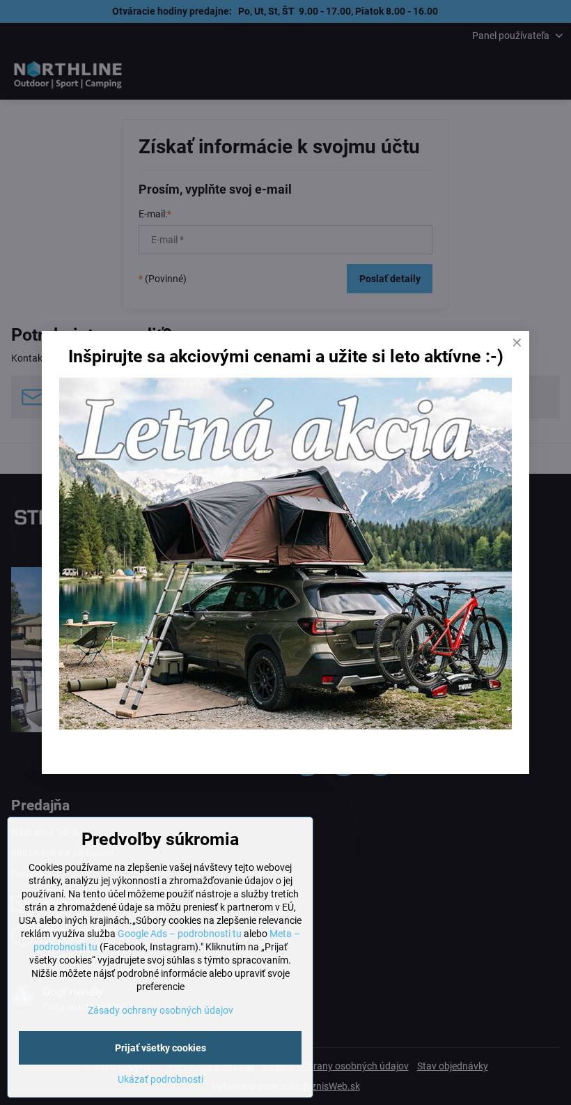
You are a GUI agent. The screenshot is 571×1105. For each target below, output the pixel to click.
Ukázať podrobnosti (160, 1079)
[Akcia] (285, 726)
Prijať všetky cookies (160, 1047)
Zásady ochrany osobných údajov (160, 1010)
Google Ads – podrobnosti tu (180, 933)
